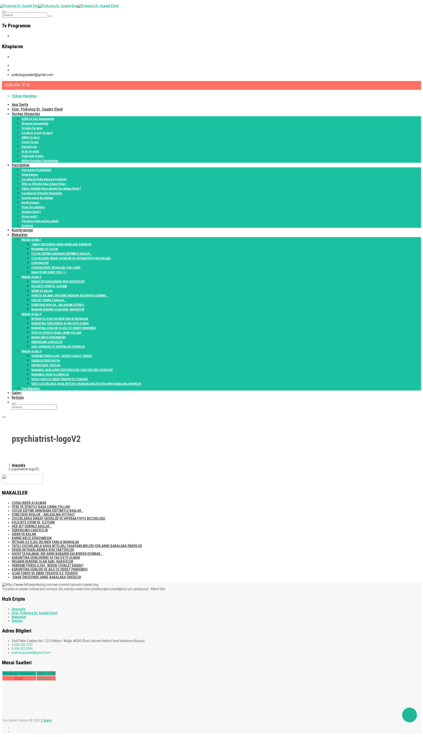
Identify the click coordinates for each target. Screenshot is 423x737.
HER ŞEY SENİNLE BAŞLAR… (48, 300)
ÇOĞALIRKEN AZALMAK (29, 503)
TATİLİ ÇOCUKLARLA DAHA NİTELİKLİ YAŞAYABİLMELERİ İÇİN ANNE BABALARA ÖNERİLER (86, 384)
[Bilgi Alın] (409, 715)
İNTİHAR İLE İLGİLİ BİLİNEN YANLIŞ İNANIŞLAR (59, 319)
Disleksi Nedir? (31, 212)
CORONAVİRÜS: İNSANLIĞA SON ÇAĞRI (55, 267)
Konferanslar (22, 230)
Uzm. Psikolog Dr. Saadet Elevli (37, 109)
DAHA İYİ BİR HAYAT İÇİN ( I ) (48, 272)
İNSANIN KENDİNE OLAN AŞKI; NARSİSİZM (57, 309)
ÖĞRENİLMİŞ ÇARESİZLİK (46, 342)
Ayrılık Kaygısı (30, 202)
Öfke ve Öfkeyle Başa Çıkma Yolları (44, 184)
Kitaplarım (20, 57)
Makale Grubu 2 (31, 277)
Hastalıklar (21, 165)
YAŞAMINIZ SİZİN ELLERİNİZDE (50, 374)
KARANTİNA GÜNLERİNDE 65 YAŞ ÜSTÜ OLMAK (60, 323)
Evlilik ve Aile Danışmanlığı (38, 119)
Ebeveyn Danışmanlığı (35, 123)
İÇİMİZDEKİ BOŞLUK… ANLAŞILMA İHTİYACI (57, 305)
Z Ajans (46, 720)
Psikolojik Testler (33, 156)
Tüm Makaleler (31, 388)
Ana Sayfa (20, 104)
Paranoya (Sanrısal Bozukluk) (40, 221)
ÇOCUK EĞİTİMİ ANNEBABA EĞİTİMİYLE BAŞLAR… (61, 253)
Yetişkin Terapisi (32, 128)
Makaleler (20, 234)
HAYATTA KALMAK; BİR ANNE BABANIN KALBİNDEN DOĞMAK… (69, 295)
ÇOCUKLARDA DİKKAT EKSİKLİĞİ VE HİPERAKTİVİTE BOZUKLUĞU (71, 258)
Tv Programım (23, 36)
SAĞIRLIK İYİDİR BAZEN (45, 360)
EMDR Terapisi (31, 137)
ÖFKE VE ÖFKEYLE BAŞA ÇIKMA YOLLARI (56, 332)
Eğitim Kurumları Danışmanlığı (40, 160)
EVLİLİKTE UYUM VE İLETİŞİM (49, 286)
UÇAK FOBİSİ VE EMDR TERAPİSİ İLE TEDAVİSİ (59, 379)
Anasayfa (18, 465)
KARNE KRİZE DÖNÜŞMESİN (48, 337)
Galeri (17, 393)
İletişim (18, 397)
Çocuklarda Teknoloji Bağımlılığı (42, 193)
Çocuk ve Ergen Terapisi (37, 133)
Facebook (20, 70)
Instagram (20, 65)
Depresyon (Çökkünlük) (36, 170)
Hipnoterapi (29, 147)
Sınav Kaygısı (30, 174)
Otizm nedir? (30, 216)
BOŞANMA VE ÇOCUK (44, 249)
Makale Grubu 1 (31, 240)
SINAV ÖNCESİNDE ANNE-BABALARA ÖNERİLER (61, 244)
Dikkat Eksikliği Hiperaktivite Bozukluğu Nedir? (51, 188)
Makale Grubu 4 (31, 351)
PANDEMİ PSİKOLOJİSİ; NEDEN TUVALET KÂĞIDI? (62, 356)
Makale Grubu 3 (31, 314)
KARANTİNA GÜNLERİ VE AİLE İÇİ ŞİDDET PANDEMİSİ (63, 328)
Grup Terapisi (30, 151)
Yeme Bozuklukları (33, 207)
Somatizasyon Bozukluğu (37, 198)
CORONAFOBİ (39, 263)
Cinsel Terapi (30, 142)
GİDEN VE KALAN (41, 291)
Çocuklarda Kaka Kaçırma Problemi (44, 179)
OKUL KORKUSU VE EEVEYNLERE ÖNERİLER (58, 346)
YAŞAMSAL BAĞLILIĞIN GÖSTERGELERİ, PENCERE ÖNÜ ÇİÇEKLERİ (72, 370)
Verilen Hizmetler (26, 114)
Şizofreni (27, 226)
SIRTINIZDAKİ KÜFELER (45, 365)
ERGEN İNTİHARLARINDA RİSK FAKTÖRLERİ (57, 281)
